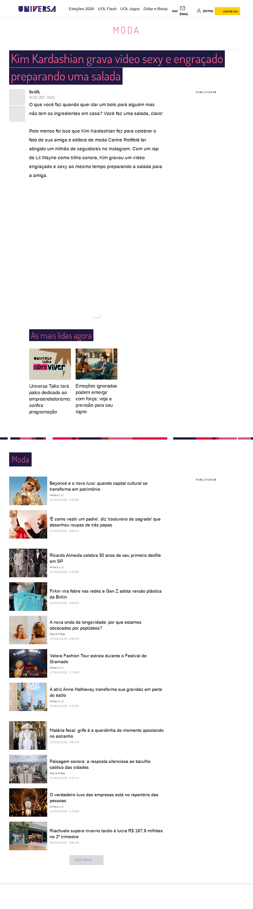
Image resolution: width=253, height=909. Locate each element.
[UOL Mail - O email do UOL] (187, 11)
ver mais (83, 860)
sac (175, 11)
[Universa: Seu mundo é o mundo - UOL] (37, 9)
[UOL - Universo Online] (60, 9)
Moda (126, 30)
